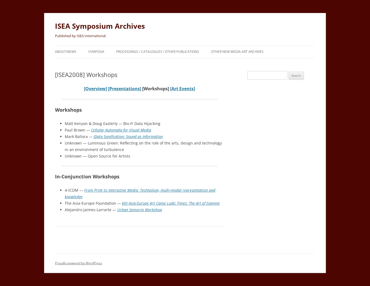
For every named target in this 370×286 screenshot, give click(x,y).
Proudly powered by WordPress (78, 263)
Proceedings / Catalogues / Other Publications (157, 51)
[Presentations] (124, 89)
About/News (65, 51)
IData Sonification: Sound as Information (128, 136)
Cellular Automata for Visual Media (121, 130)
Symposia (96, 51)
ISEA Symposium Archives (100, 26)
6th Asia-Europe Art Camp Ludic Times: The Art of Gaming (171, 203)
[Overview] (95, 89)
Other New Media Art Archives (237, 51)
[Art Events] (182, 89)
